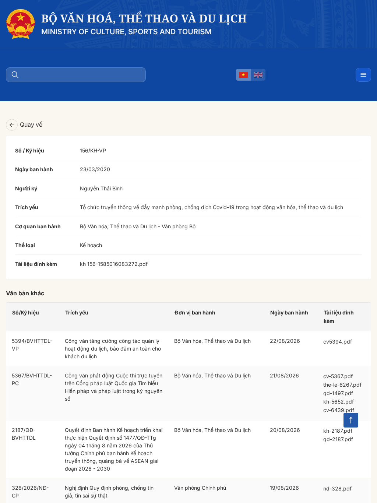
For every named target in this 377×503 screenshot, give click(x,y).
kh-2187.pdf (337, 431)
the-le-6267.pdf (342, 384)
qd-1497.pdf (338, 393)
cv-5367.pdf (338, 376)
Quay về (25, 125)
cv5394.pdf (337, 341)
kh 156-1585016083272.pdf (114, 264)
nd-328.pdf (337, 488)
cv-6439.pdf (338, 410)
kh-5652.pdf (338, 401)
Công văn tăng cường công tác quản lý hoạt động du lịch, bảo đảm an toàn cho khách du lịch (113, 348)
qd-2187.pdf (338, 439)
